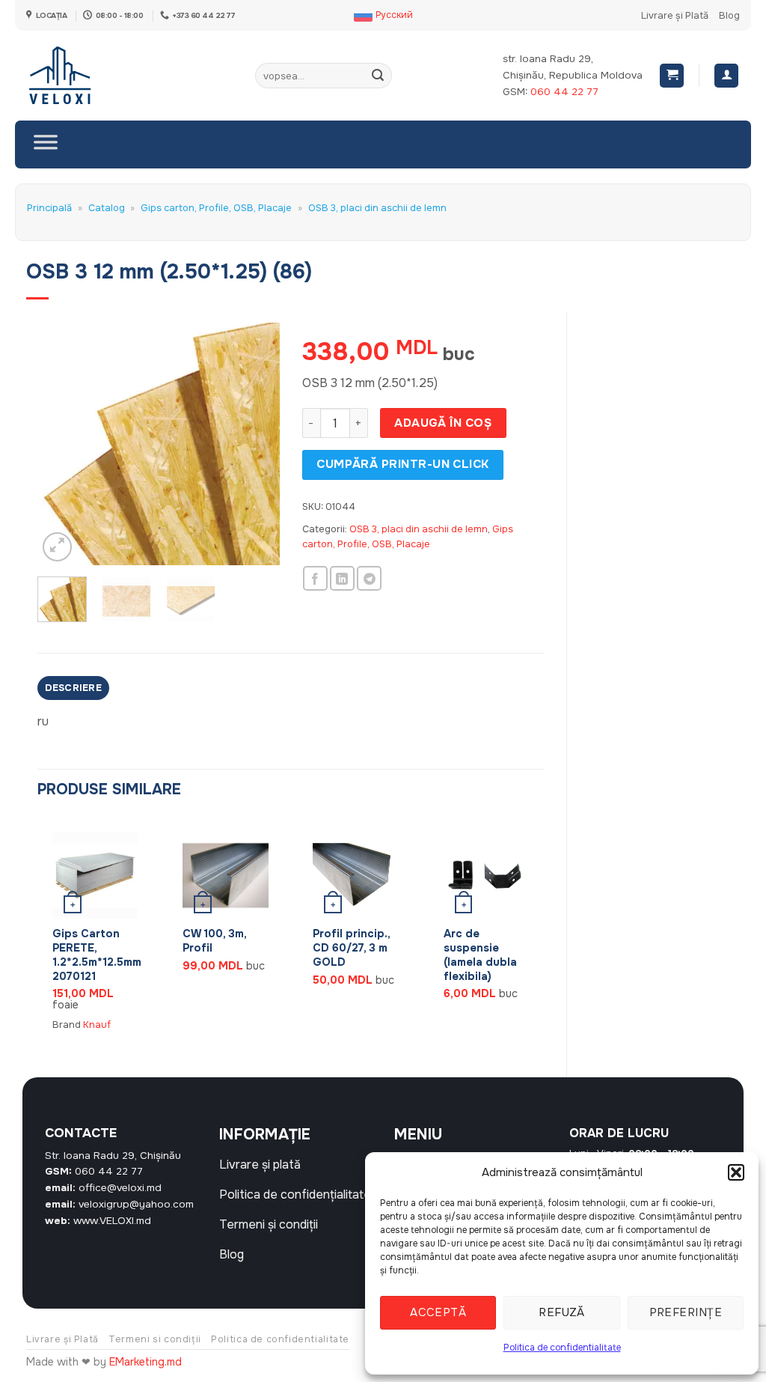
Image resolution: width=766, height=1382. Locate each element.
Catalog (106, 208)
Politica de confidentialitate (562, 1348)
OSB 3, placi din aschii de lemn (377, 208)
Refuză (562, 1312)
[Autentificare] (726, 76)
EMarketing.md (145, 1362)
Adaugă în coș (442, 422)
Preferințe (686, 1312)
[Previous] (61, 444)
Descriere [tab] (73, 688)
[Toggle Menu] (46, 144)
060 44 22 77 (564, 91)
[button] (736, 1172)
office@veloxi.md (120, 1187)
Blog (729, 16)
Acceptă (438, 1312)
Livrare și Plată (674, 16)
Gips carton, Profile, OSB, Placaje (216, 208)
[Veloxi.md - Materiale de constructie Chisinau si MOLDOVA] (75, 76)
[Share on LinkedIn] (342, 578)
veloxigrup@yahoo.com (136, 1204)
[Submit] (378, 75)
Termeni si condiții (154, 1339)
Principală (49, 208)
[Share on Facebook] (315, 578)
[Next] (255, 444)
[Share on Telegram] (369, 578)
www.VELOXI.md (112, 1220)
